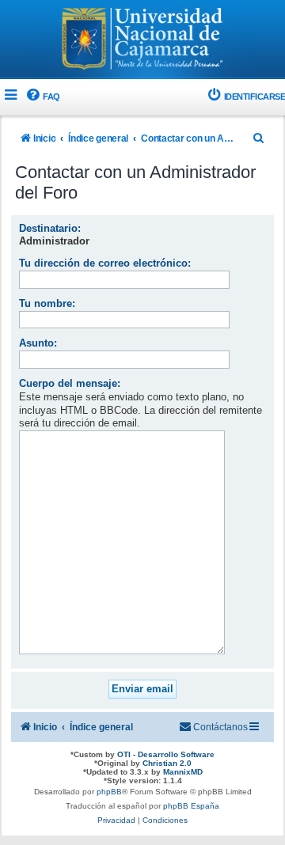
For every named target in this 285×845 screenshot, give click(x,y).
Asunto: (38, 343)
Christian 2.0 (167, 763)
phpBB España (191, 805)
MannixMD (183, 771)
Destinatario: (50, 228)
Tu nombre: (47, 303)
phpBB (109, 791)
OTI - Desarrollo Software (166, 754)
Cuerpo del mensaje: (69, 383)
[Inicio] (142, 40)
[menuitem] (42, 96)
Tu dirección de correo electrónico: (105, 263)
